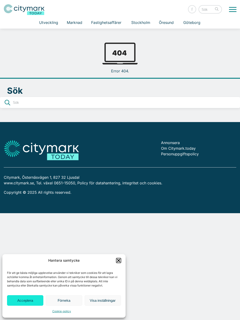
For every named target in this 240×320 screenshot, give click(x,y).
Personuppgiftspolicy (180, 154)
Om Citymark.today (178, 148)
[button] (118, 260)
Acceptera (25, 300)
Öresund (166, 22)
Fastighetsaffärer (106, 22)
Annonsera (170, 142)
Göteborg (191, 22)
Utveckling (48, 22)
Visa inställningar (103, 300)
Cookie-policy (61, 311)
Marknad (74, 22)
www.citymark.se (19, 183)
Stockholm (140, 22)
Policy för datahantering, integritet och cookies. (119, 183)
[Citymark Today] (24, 9)
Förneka (64, 300)
